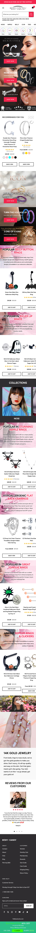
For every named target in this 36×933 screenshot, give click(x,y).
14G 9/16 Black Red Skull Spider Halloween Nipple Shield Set (11, 474)
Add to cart (12, 688)
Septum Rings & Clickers (24, 635)
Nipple (10, 24)
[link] (4, 157)
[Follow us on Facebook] (4, 912)
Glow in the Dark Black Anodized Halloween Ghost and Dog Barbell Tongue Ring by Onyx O (11, 610)
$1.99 (23, 24)
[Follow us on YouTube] (20, 912)
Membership (24, 856)
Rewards (22, 859)
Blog (3, 859)
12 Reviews (16, 479)
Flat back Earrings (20, 497)
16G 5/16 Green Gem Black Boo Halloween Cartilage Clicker (12, 676)
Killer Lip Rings (23, 318)
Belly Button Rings (24, 251)
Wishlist (22, 849)
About (4, 852)
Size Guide (23, 863)
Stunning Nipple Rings (21, 428)
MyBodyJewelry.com (18, 919)
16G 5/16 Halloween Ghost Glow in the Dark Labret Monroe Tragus (12, 361)
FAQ (3, 856)
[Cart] (33, 8)
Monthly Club (24, 852)
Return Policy (24, 873)
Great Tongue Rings (19, 566)
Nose (3, 24)
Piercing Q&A (6, 863)
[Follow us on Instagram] (12, 912)
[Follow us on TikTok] (23, 912)
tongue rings (5, 20)
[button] (29, 117)
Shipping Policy (24, 869)
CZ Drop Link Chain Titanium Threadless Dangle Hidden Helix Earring (12, 541)
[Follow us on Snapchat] (27, 912)
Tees (29, 24)
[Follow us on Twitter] (8, 912)
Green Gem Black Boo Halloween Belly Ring (11, 293)
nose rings (16, 18)
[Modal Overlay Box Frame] (18, 927)
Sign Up (28, 906)
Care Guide (23, 866)
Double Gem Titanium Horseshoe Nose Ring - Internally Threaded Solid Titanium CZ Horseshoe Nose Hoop (10, 142)
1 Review (16, 366)
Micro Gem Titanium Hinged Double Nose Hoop (26, 140)
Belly (17, 24)
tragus (12, 20)
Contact (4, 849)
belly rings (22, 18)
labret (27, 18)
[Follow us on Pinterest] (16, 912)
